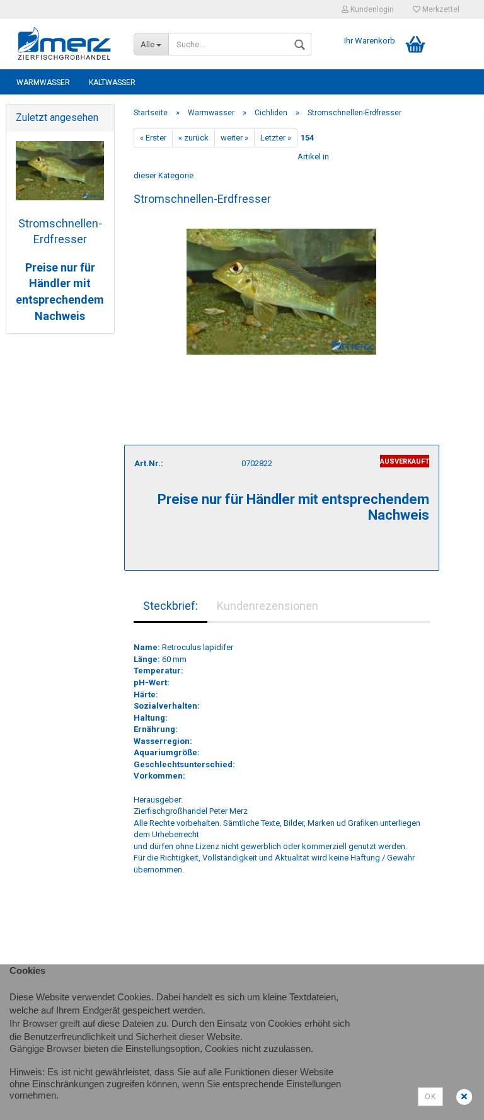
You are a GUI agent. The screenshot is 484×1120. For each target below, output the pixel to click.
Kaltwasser (112, 82)
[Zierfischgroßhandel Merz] (65, 44)
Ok (430, 1096)
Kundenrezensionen (267, 605)
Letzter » (275, 137)
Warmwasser (43, 82)
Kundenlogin (371, 9)
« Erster (153, 137)
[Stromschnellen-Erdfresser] (281, 285)
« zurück (193, 137)
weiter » (234, 137)
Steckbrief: (170, 605)
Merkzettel (439, 9)
